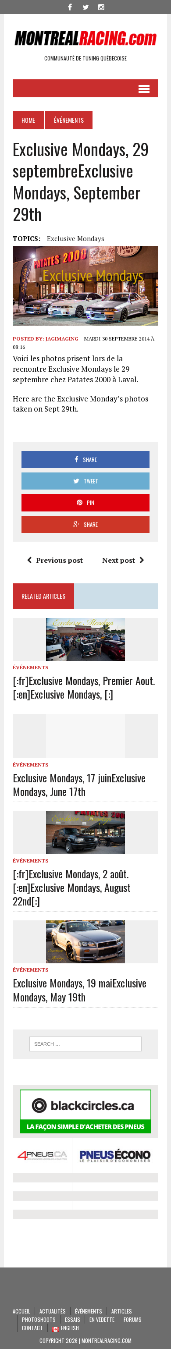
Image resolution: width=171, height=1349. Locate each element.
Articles (121, 1311)
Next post (118, 560)
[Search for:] (85, 1044)
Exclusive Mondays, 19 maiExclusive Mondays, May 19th (79, 989)
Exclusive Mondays (75, 238)
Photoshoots (39, 1319)
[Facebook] (70, 6)
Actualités (52, 1311)
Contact (32, 1327)
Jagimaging (62, 338)
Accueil (21, 1311)
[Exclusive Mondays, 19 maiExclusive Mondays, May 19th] (85, 957)
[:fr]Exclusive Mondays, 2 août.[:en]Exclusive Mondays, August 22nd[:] (72, 887)
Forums (133, 1319)
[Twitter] (85, 6)
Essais (72, 1319)
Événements (30, 667)
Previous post (59, 560)
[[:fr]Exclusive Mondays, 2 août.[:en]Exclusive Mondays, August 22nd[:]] (85, 848)
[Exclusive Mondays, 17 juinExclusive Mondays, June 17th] (85, 752)
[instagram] (101, 6)
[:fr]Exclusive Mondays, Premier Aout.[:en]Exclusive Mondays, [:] (84, 687)
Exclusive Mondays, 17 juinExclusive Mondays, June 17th (79, 784)
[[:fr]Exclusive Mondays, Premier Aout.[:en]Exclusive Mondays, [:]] (85, 655)
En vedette (101, 1319)
